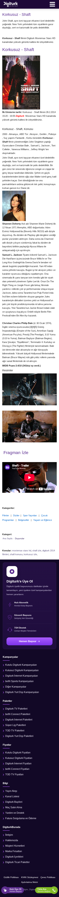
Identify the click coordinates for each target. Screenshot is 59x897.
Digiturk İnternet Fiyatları (18, 763)
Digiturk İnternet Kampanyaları (21, 675)
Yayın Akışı (11, 791)
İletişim (9, 835)
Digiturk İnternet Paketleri (18, 719)
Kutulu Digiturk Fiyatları (17, 752)
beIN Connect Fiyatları (17, 769)
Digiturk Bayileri (13, 802)
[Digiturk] (11, 4)
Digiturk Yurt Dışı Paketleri (19, 736)
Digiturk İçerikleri (14, 856)
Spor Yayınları (30, 515)
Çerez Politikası (48, 877)
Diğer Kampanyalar (15, 686)
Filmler (5, 515)
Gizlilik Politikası (11, 877)
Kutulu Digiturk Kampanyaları (21, 665)
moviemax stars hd (21, 550)
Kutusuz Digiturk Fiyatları (18, 758)
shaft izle (36, 550)
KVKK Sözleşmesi (29, 877)
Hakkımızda (11, 840)
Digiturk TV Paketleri (16, 708)
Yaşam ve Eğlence (42, 520)
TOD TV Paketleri (14, 730)
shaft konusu (16, 554)
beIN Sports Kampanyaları (19, 681)
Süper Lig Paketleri (15, 725)
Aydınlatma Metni (29, 882)
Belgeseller (23, 520)
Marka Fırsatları (13, 851)
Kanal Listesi (12, 796)
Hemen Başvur (27, 641)
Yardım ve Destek (14, 813)
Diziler (16, 515)
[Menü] (52, 4)
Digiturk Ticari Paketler (17, 862)
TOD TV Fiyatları (14, 774)
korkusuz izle (30, 554)
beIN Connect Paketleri (17, 714)
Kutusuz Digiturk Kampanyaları (22, 670)
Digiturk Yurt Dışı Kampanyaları (22, 692)
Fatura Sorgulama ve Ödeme (20, 818)
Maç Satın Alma (13, 807)
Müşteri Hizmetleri (15, 845)
